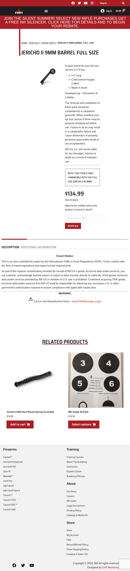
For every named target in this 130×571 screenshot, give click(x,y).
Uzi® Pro (7, 481)
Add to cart (18, 424)
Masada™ (8, 476)
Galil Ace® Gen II (11, 490)
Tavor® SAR (9, 509)
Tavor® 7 (7, 495)
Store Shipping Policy (77, 549)
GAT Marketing (110, 567)
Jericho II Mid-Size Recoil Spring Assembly (30, 412)
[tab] (11, 247)
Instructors (72, 467)
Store (69, 530)
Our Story (71, 491)
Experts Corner (74, 471)
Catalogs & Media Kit (77, 515)
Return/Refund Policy (77, 545)
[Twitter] (79, 3)
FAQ (69, 540)
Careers (70, 496)
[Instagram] (92, 3)
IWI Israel (71, 501)
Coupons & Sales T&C (77, 554)
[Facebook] (73, 3)
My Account (73, 535)
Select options (81, 424)
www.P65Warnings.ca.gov (86, 301)
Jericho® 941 (9, 467)
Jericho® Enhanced (12, 462)
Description (10, 247)
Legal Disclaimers (76, 506)
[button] (46, 10)
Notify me (73, 226)
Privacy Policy (74, 510)
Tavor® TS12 (9, 500)
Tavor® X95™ (10, 505)
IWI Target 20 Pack (78, 412)
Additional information (38, 247)
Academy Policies (76, 476)
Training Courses (75, 457)
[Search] (123, 3)
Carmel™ (7, 457)
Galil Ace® (8, 486)
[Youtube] (86, 3)
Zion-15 (7, 471)
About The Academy (77, 462)
